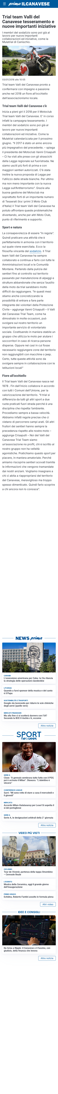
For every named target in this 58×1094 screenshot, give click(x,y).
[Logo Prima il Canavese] (29, 4)
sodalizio (35, 251)
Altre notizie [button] (47, 725)
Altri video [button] (48, 904)
